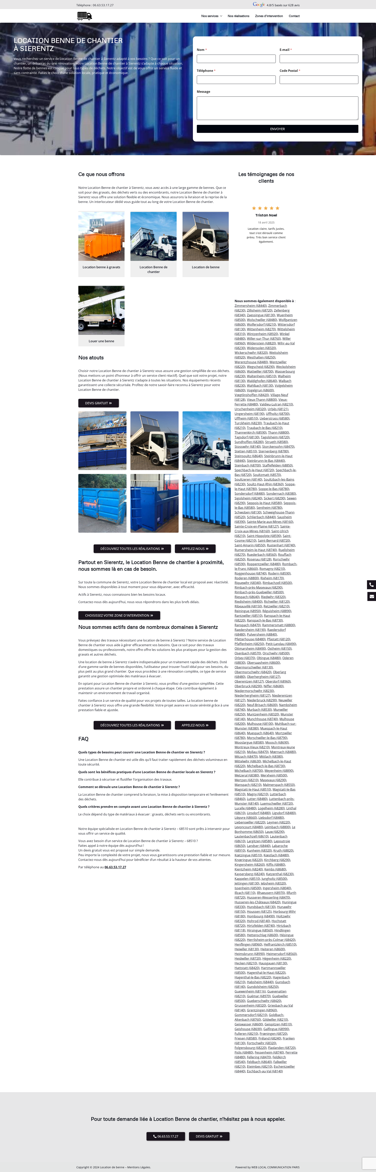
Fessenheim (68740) (269, 1052)
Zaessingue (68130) (261, 315)
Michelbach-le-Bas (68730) (266, 766)
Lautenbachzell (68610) (251, 836)
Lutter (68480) (257, 799)
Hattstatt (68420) (247, 968)
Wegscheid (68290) (261, 367)
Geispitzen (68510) (278, 1024)
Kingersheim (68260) (250, 864)
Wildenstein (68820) (261, 343)
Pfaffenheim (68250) (249, 644)
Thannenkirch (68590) (251, 432)
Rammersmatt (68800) (278, 625)
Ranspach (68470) (248, 625)
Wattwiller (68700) (260, 371)
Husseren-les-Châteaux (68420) (257, 902)
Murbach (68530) (259, 709)
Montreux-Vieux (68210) (252, 747)
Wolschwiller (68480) (262, 320)
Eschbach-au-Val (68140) (265, 1071)
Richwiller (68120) (277, 601)
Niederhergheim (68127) (252, 695)
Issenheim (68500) (248, 888)
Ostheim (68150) (280, 648)
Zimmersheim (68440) (251, 306)
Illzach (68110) (245, 893)
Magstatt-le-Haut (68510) (253, 789)
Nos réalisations (238, 16)
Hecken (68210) (246, 963)
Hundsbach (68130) (261, 907)
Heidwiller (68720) (248, 958)
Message (203, 92)
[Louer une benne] (101, 310)
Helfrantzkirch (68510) (280, 944)
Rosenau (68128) (259, 559)
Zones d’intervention (269, 16)
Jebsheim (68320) (273, 883)
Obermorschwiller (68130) (254, 667)
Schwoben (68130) (248, 512)
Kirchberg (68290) (277, 860)
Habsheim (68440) (260, 982)
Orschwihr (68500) (276, 653)
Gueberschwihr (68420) (264, 1001)
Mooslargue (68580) (249, 742)
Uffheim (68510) (246, 418)
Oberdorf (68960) (278, 681)
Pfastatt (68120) (278, 639)
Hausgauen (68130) (273, 963)
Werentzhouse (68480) (251, 362)
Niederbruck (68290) (262, 700)
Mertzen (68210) (246, 780)
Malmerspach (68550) (279, 785)
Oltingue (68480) (269, 658)
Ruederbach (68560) (262, 554)
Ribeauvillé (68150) (248, 606)
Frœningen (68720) (273, 1033)
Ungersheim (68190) (249, 414)
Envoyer (277, 129)
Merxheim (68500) (274, 775)
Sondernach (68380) (281, 493)
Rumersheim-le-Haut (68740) (256, 550)
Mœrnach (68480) (283, 752)
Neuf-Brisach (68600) (262, 705)
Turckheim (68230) (248, 423)
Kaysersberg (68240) (250, 874)
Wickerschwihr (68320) (251, 352)
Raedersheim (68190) (250, 630)
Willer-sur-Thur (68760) (264, 338)
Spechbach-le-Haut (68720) (254, 470)
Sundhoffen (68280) (249, 442)
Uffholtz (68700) (277, 414)
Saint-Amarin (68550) (250, 545)
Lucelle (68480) (245, 808)
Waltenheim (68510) (261, 376)
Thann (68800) (278, 432)
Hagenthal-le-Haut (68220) (266, 972)
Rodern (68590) (279, 573)
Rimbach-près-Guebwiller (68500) (259, 592)
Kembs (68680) (275, 869)
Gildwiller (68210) (275, 1019)
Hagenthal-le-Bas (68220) (253, 977)
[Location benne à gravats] (101, 236)
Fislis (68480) (244, 1052)
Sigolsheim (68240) (248, 498)
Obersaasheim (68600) (263, 662)
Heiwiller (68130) (247, 949)
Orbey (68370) (245, 658)
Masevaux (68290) (273, 780)
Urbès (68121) (278, 409)
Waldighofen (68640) (262, 381)
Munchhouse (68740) (262, 719)
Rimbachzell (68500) (277, 583)
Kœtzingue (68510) (248, 855)
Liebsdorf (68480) (271, 817)
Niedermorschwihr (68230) (254, 691)
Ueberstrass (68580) (274, 418)
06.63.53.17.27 (103, 5)
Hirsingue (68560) (260, 930)
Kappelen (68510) (247, 879)
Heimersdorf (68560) (281, 954)
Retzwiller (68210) (276, 606)
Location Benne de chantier (153, 269)
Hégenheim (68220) (276, 958)
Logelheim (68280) (271, 808)
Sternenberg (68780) (273, 451)
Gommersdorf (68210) (251, 1015)
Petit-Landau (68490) (281, 644)
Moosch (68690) (277, 742)
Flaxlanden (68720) (282, 1048)
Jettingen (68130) (247, 883)
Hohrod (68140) (258, 921)
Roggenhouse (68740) (251, 573)
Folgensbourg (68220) (251, 1048)
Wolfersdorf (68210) (261, 324)
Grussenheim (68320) (250, 1005)
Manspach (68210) (248, 785)
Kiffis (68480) (275, 864)
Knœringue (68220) (249, 860)
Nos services (209, 16)
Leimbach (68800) (277, 827)
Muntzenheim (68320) (263, 714)
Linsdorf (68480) (259, 813)
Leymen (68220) (278, 822)
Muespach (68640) (260, 733)
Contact (294, 16)
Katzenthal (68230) (280, 874)
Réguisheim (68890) (276, 611)
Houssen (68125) (259, 911)
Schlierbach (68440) (261, 517)
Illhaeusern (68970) (271, 893)
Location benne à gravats (101, 267)
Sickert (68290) (274, 498)
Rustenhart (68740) (281, 545)
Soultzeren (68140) (248, 479)
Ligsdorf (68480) (284, 813)
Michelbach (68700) (249, 770)
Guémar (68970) (259, 996)
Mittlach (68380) (271, 756)
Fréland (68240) (269, 1038)
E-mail (286, 50)
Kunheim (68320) (259, 850)
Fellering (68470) (259, 1057)
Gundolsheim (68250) (262, 987)
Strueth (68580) (276, 442)
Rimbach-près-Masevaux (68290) (258, 587)
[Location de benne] (206, 236)
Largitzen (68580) (259, 841)
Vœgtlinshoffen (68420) (252, 395)
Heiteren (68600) (272, 949)
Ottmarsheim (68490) (250, 648)
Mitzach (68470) (246, 756)
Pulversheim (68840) (262, 634)
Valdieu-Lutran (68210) (276, 404)
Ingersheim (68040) (277, 888)
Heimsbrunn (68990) (250, 954)
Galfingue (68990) (276, 1029)
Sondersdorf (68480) (250, 493)
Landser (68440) (258, 846)
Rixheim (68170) (272, 578)
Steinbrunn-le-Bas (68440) (266, 461)
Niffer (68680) (274, 686)
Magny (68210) (257, 794)
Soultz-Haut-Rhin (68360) (265, 484)
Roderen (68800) (247, 578)
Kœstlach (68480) (276, 855)
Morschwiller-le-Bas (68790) (267, 738)
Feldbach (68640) (259, 1062)
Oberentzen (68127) (249, 681)
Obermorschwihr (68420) (253, 672)
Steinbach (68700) (248, 465)
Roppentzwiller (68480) (264, 564)
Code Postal (290, 71)
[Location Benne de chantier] (153, 236)
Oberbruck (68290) (248, 686)
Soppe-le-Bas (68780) (273, 489)
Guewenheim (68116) (250, 991)
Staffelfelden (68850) (277, 465)
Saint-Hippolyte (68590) (264, 536)
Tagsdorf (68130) (247, 437)
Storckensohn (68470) (278, 446)
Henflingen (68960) (248, 944)
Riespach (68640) (247, 597)
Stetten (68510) (246, 451)
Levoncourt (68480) (249, 827)
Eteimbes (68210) (259, 1066)
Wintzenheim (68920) (262, 334)
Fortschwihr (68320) (261, 1043)
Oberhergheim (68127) (263, 677)
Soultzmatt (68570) (267, 475)
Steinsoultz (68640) (249, 456)
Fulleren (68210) (246, 1033)
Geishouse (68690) (248, 1029)
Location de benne (206, 267)
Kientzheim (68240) (249, 869)
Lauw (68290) (274, 832)
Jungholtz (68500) (274, 879)
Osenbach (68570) (248, 653)
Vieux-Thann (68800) (262, 399)
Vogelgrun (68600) (260, 390)
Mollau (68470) (257, 752)
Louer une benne (101, 341)
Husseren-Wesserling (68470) (268, 897)
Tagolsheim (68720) (275, 437)
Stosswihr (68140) (248, 446)
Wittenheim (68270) (261, 329)
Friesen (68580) (246, 1038)
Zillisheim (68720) (259, 310)
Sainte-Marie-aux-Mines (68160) (270, 522)
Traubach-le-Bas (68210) (264, 428)
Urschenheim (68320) (250, 409)
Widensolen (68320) (261, 348)
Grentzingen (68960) (262, 1010)
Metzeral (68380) (247, 775)
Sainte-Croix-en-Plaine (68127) (257, 526)
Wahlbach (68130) (260, 385)
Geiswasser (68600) (249, 1024)
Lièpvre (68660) (246, 817)
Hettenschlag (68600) (262, 935)
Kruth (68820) (283, 850)
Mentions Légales (138, 1167)
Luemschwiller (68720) (276, 803)
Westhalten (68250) (261, 357)
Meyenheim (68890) (279, 770)
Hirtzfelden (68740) (261, 925)
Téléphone (206, 71)
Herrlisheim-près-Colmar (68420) (271, 940)
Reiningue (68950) (248, 611)
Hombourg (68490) (261, 916)
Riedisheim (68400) (248, 601)
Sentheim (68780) (269, 507)
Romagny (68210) (272, 569)
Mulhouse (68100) (260, 724)
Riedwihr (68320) (273, 597)
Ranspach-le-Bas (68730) (265, 620)
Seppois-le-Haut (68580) (264, 503)
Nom (202, 50)
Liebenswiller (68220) (250, 822)
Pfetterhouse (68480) (250, 639)
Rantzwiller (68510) (248, 615)
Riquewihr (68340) (248, 583)
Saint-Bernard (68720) (274, 540)
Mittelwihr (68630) (248, 761)
